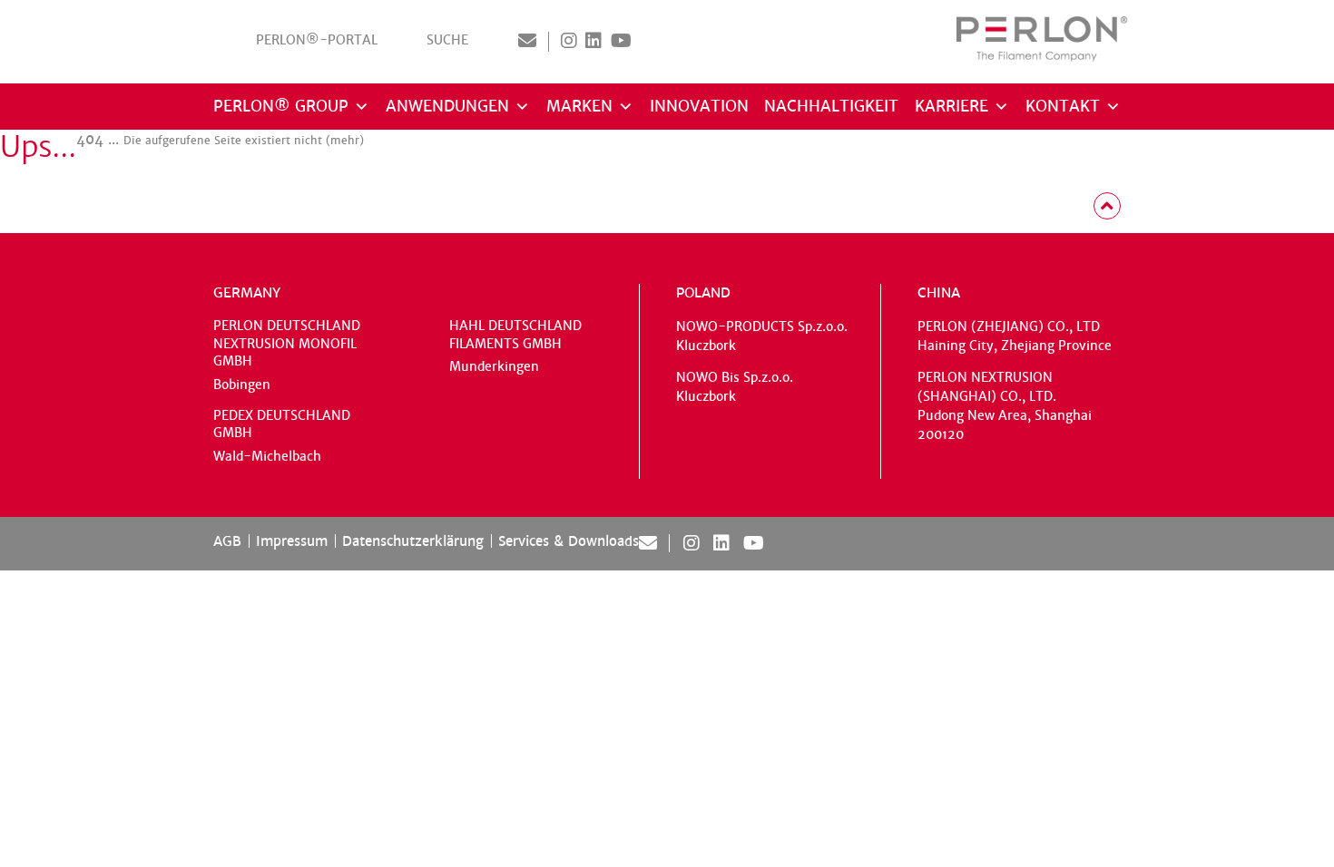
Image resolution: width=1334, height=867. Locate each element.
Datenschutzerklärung (413, 541)
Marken (579, 106)
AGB (227, 541)
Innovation (699, 106)
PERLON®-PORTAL (317, 40)
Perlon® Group (280, 106)
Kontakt (1062, 106)
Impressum (292, 541)
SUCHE (447, 40)
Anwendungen (447, 106)
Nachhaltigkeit (831, 106)
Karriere (951, 106)
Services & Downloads (568, 541)
